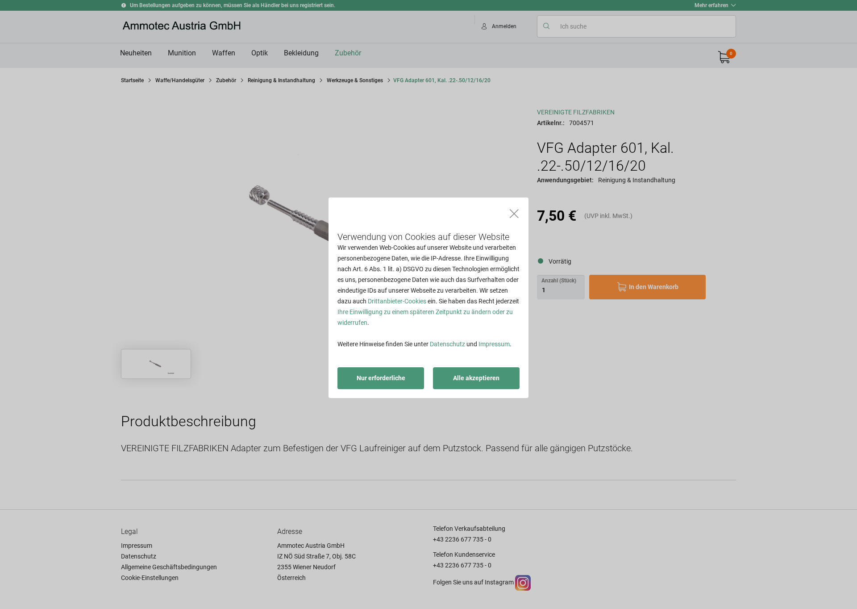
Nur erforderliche (381, 378)
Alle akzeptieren (476, 378)
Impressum (494, 344)
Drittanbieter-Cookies (397, 301)
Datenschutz (447, 344)
